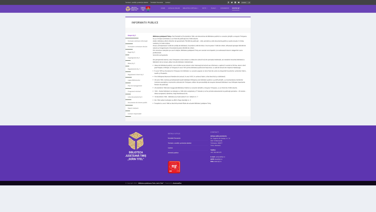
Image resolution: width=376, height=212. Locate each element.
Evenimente (225, 8)
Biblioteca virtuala (190, 8)
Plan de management (135, 86)
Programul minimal (134, 91)
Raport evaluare (133, 108)
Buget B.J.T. (131, 52)
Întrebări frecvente (157, 2)
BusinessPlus (177, 183)
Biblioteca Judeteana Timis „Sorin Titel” (151, 183)
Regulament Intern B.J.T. (136, 74)
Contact (167, 2)
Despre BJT (236, 8)
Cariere (170, 148)
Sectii (204, 8)
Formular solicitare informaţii (137, 41)
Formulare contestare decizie (137, 47)
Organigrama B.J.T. (134, 58)
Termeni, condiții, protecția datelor (136, 2)
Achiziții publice (173, 153)
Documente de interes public (137, 102)
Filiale (213, 8)
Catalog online (174, 8)
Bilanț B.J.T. (131, 63)
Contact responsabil (134, 114)
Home (163, 8)
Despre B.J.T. (132, 35)
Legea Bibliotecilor (134, 80)
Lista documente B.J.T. (135, 97)
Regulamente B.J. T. (134, 69)
